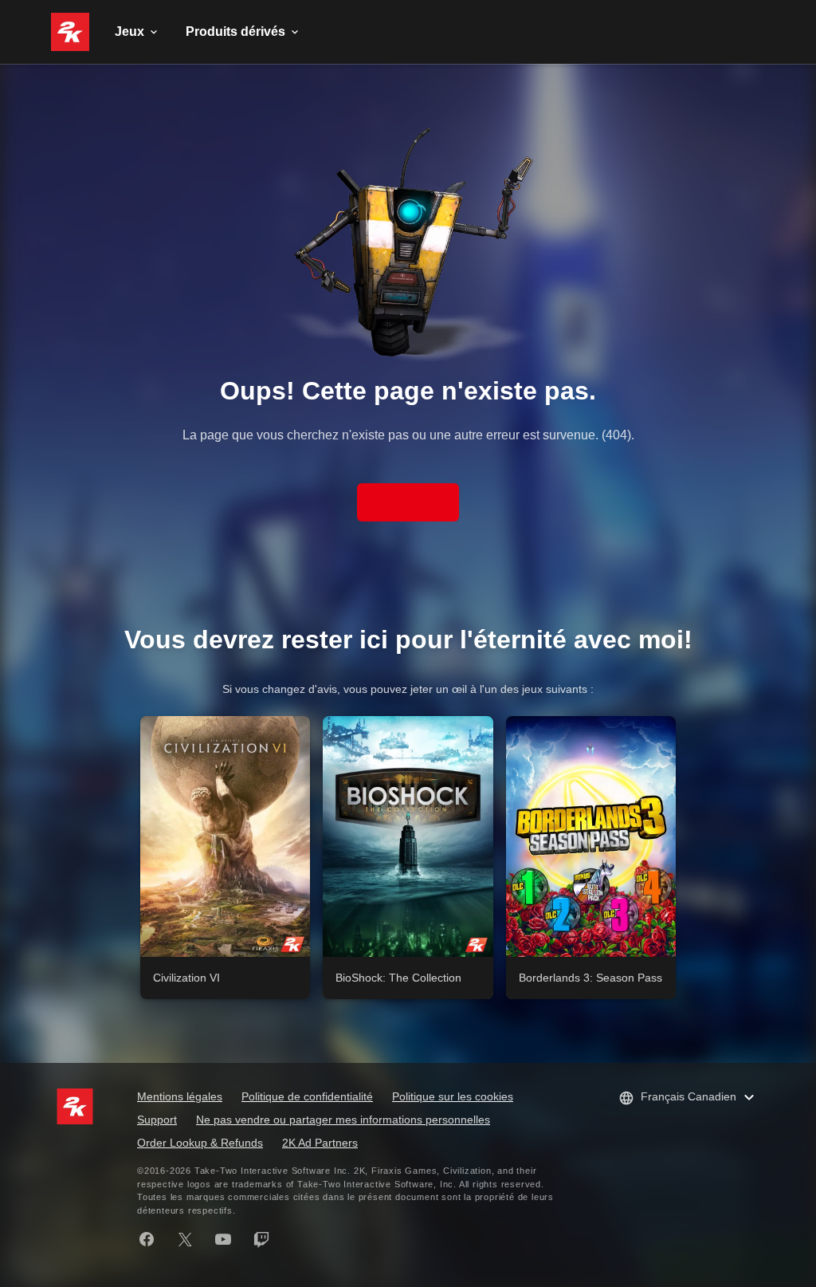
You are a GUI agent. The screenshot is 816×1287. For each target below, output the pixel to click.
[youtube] (223, 1239)
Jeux (129, 31)
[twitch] (261, 1239)
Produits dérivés (235, 31)
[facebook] (146, 1239)
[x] (184, 1239)
